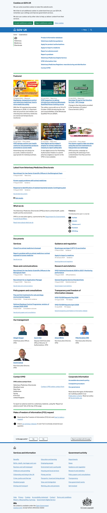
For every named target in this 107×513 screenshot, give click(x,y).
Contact (52, 497)
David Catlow (18, 363)
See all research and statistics (63, 286)
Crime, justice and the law (22, 478)
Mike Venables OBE (82, 338)
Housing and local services (50, 471)
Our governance (74, 387)
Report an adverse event (49, 51)
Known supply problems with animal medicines (29, 180)
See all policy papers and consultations (24, 312)
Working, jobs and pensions (50, 486)
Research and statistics (77, 471)
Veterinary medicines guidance (52, 41)
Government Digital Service (46, 500)
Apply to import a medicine (50, 48)
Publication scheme (75, 396)
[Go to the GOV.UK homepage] (20, 29)
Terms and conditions (64, 497)
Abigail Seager (18, 338)
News (71, 463)
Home (15, 34)
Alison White (59, 338)
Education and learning (49, 459)
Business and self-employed (22, 467)
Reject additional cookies (43, 23)
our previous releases (29, 424)
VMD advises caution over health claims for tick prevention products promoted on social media (25, 145)
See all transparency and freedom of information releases (71, 311)
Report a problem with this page (81, 439)
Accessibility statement (40, 497)
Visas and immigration (48, 482)
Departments (73, 459)
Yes (35, 439)
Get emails (19, 198)
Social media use (76, 398)
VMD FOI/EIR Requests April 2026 (67, 305)
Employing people (47, 463)
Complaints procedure (77, 384)
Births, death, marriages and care (24, 463)
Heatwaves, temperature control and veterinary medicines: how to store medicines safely (25, 102)
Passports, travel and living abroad (53, 478)
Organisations (23, 34)
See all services (17, 259)
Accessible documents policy (79, 380)
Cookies (27, 497)
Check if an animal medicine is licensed (27, 248)
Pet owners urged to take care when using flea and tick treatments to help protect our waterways (81, 145)
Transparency (73, 478)
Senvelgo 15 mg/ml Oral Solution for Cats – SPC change (80, 101)
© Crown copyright (87, 508)
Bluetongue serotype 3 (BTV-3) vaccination (70, 248)
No (45, 439)
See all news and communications (23, 286)
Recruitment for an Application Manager (27, 280)
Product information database (51, 38)
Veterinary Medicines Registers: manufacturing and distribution (63, 64)
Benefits (16, 459)
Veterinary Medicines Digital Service (54, 58)
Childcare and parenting (21, 471)
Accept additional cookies (23, 23)
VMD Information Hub (49, 61)
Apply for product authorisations (52, 44)
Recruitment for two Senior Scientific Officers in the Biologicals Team (37, 173)
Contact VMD (46, 68)
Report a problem (47, 54)
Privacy (20, 497)
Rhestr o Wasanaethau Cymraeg (24, 500)
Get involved (73, 486)
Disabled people (19, 482)
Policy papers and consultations (79, 474)
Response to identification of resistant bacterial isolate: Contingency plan (39, 188)
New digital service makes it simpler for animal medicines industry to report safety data (51, 145)
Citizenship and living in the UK (23, 474)
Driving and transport (20, 486)
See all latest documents (20, 194)
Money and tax (46, 474)
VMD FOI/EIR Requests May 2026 (66, 297)
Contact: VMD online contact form (52, 387)
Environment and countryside (51, 467)
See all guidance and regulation (64, 261)
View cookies (59, 23)
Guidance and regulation (77, 467)
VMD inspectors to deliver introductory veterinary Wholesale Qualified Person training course (53, 102)
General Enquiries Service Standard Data (69, 280)
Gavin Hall (38, 338)
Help (15, 497)
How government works (77, 482)
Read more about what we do (23, 222)
